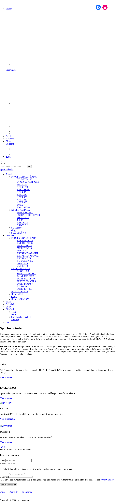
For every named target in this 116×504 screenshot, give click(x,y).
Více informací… (8, 377)
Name (2, 460)
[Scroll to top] (1, 502)
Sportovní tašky (7, 169)
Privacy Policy (107, 480)
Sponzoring (27, 492)
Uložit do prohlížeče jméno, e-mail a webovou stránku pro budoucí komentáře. (38, 469)
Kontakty (13, 492)
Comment (4, 477)
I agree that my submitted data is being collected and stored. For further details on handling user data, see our (58, 480)
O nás (2, 492)
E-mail (3, 463)
